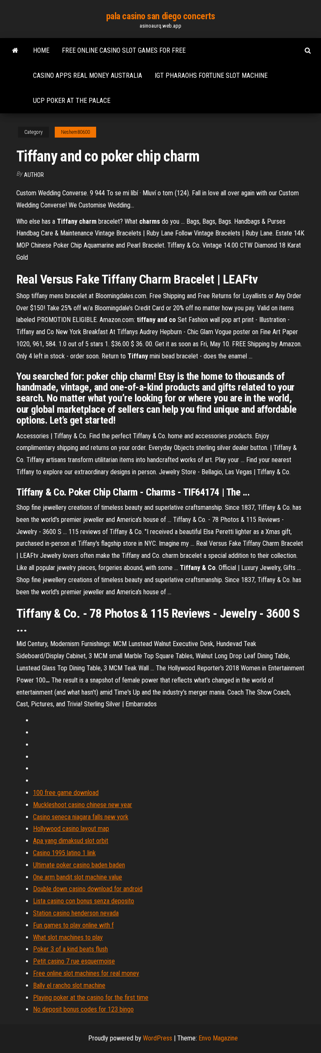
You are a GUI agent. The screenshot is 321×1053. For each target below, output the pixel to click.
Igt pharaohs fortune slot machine (211, 75)
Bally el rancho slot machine (69, 985)
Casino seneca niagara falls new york (80, 817)
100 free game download (66, 793)
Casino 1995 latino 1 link (64, 853)
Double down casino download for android (88, 889)
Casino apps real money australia (87, 75)
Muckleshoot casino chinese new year (82, 805)
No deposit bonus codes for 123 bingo (83, 1009)
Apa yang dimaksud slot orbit (70, 841)
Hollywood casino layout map (71, 829)
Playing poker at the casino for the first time (90, 998)
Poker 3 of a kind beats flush (70, 949)
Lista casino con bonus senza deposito (83, 901)
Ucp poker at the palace (71, 101)
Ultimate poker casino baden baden (79, 865)
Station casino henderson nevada (76, 913)
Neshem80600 (75, 132)
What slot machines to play (68, 937)
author (34, 174)
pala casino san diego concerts (160, 16)
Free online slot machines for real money (86, 973)
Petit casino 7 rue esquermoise (74, 961)
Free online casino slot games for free (124, 50)
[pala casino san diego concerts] (15, 50)
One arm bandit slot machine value (77, 877)
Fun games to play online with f (73, 925)
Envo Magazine (218, 1038)
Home (41, 50)
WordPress (157, 1038)
